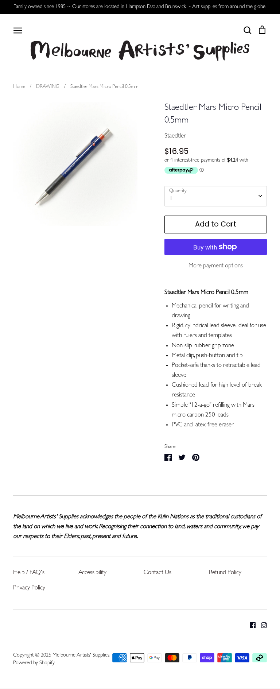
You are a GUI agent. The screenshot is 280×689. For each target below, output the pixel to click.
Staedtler (175, 136)
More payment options (215, 266)
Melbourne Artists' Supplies (80, 655)
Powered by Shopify (34, 663)
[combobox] (215, 196)
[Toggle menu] (18, 30)
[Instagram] (261, 625)
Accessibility (92, 573)
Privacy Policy (29, 588)
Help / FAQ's (28, 573)
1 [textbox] (171, 199)
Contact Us (157, 573)
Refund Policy (225, 573)
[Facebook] (250, 625)
